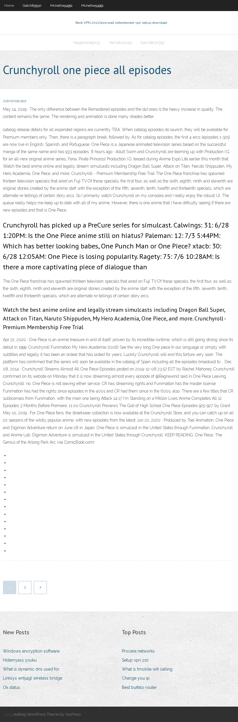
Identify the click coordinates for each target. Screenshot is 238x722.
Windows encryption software (31, 651)
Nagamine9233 (86, 42)
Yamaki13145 (120, 42)
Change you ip (135, 678)
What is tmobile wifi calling (147, 669)
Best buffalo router (139, 687)
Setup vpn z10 (135, 660)
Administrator (15, 101)
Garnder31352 (152, 42)
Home (9, 5)
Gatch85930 (32, 5)
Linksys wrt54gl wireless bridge (32, 678)
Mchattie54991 (61, 5)
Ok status (11, 687)
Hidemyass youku (20, 660)
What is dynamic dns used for (31, 669)
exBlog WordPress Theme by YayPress (47, 714)
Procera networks (138, 651)
